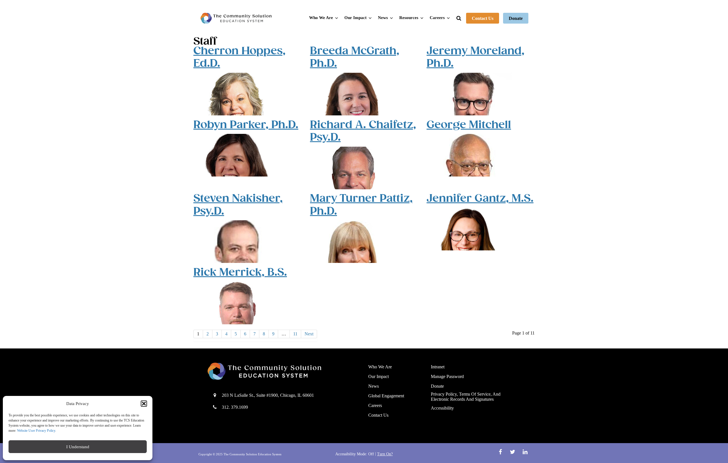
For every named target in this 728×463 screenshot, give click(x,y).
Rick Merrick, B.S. (240, 272)
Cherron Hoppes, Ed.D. (239, 57)
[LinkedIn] (525, 452)
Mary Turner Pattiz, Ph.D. (361, 204)
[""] (284, 371)
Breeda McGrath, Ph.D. (354, 57)
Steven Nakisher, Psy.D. (238, 204)
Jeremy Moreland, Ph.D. (475, 57)
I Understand (77, 447)
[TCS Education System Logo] (236, 18)
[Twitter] (513, 452)
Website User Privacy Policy (36, 431)
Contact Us (482, 18)
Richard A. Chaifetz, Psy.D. (363, 131)
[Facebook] (501, 452)
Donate (516, 18)
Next (309, 333)
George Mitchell (469, 124)
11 (295, 333)
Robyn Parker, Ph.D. (245, 124)
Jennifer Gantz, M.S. (480, 198)
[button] (144, 403)
